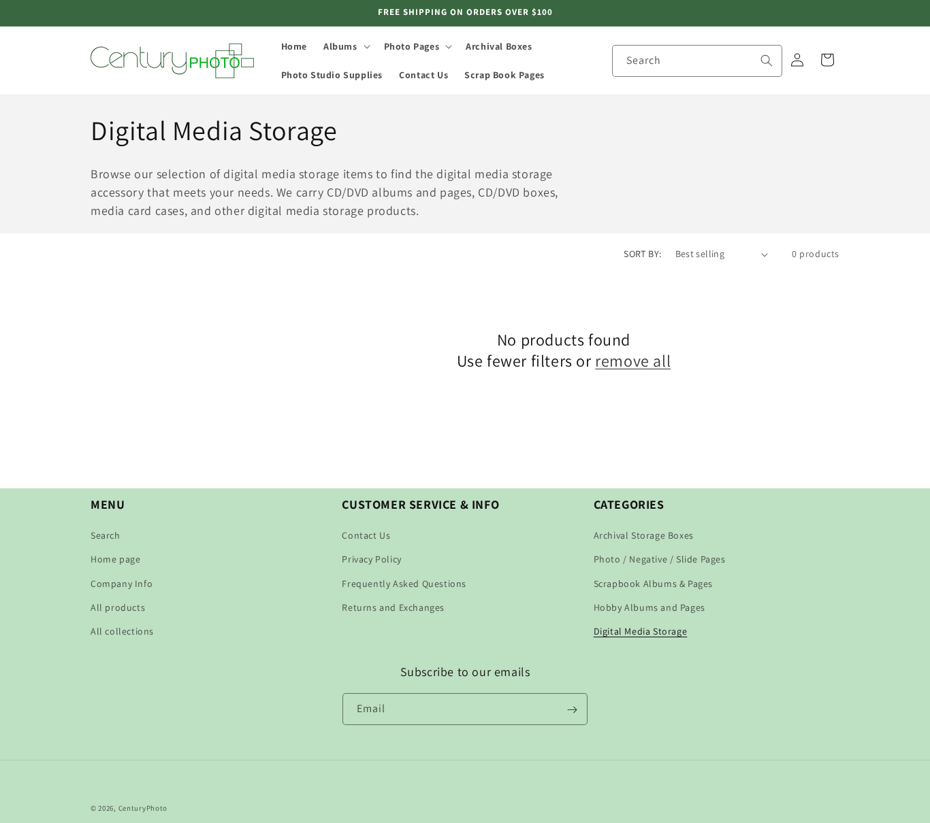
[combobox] (697, 61)
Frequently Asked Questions (404, 583)
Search (106, 535)
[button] (345, 46)
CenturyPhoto (142, 808)
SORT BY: (642, 254)
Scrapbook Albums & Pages (653, 583)
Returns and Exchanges (393, 607)
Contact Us (366, 535)
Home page (115, 559)
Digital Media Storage (641, 631)
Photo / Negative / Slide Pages (660, 559)
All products (118, 607)
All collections (122, 631)
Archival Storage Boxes (644, 535)
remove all (633, 361)
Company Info (122, 583)
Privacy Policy (371, 559)
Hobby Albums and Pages (649, 607)
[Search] (767, 60)
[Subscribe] (572, 710)
